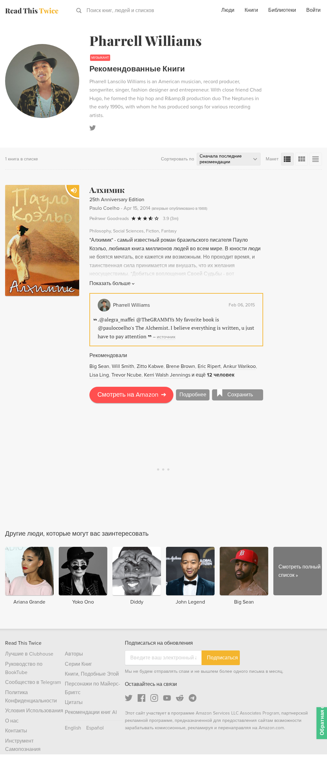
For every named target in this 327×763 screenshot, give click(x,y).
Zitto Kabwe (150, 366)
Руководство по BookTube (23, 668)
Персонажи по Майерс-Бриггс (92, 688)
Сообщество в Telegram (33, 682)
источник (166, 337)
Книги (251, 10)
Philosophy (100, 231)
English (73, 728)
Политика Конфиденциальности (31, 696)
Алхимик (107, 190)
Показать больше (110, 283)
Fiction (152, 231)
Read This (31, 10)
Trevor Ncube (126, 375)
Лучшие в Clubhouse (29, 654)
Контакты (16, 731)
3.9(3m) (170, 218)
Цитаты (74, 702)
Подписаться (222, 657)
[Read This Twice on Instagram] (154, 698)
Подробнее (192, 395)
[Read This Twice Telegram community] (192, 698)
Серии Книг (78, 664)
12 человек (220, 375)
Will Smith (123, 366)
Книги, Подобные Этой (92, 674)
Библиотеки (282, 10)
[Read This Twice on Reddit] (180, 698)
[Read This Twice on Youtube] (167, 698)
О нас (12, 721)
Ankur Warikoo (239, 366)
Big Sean (99, 366)
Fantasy (169, 231)
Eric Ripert (209, 366)
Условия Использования (34, 711)
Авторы (74, 654)
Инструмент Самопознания (23, 745)
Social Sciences (128, 231)
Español (95, 728)
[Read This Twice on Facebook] (141, 698)
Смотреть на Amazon (131, 395)
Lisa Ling (99, 375)
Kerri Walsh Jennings (167, 375)
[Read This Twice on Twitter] (129, 698)
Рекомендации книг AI (91, 712)
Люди (227, 10)
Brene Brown (180, 366)
